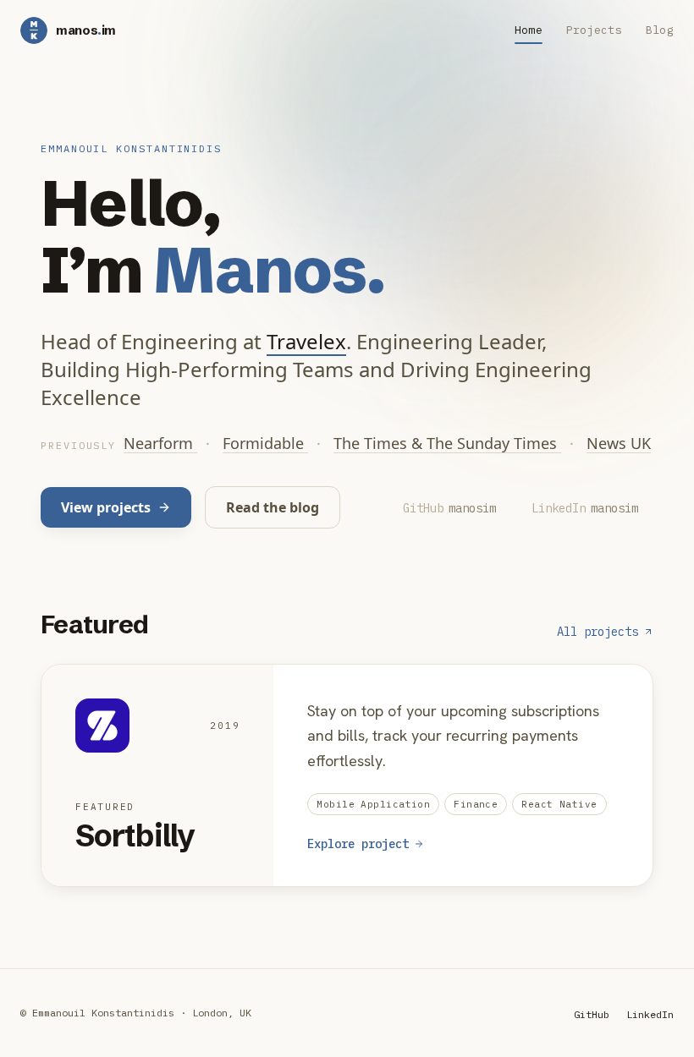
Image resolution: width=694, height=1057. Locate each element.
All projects (597, 631)
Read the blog (272, 507)
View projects (106, 507)
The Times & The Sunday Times (447, 443)
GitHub (591, 1014)
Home (529, 30)
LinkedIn (650, 1014)
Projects (594, 30)
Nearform (160, 443)
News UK (619, 443)
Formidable (265, 443)
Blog (660, 30)
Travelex (306, 341)
